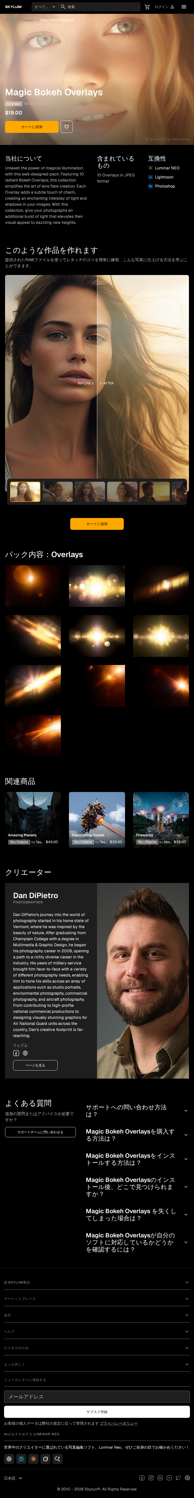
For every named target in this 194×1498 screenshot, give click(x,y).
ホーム (10, 20)
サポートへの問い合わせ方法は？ (137, 1110)
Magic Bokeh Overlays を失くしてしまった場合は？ (137, 1214)
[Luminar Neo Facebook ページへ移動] (141, 1478)
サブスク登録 (97, 1412)
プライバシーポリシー (119, 1423)
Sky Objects (19, 842)
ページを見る (35, 1065)
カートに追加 (31, 127)
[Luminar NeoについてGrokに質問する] (45, 1459)
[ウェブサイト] (25, 1053)
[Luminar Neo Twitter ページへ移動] (178, 1478)
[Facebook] (16, 1053)
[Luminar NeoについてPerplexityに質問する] (21, 1459)
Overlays (27, 20)
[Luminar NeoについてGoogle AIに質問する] (58, 1459)
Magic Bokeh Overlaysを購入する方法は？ (137, 1134)
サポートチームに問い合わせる (40, 1132)
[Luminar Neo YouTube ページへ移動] (169, 1478)
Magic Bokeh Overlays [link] (57, 20)
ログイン (165, 7)
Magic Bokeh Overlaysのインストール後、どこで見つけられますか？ (137, 1187)
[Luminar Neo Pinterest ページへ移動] (187, 1478)
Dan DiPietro (40, 103)
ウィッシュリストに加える (32, 814)
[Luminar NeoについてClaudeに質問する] (33, 1459)
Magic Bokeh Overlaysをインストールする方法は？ (137, 1159)
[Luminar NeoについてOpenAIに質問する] (9, 1459)
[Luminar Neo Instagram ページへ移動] (151, 1478)
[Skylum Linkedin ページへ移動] (160, 1478)
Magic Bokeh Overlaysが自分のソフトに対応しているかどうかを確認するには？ (137, 1242)
